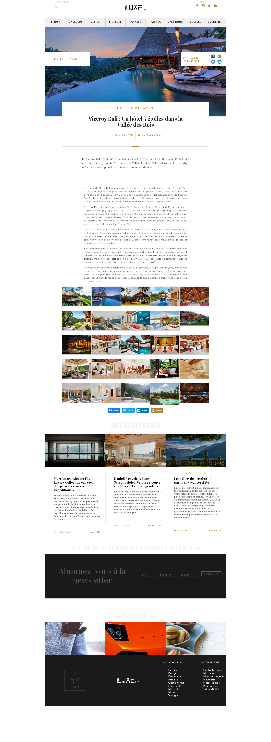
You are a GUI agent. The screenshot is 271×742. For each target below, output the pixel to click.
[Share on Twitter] (213, 61)
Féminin (55, 22)
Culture (196, 22)
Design (95, 22)
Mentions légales (213, 676)
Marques (208, 673)
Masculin (75, 22)
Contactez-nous (212, 670)
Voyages (135, 22)
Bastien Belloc (154, 135)
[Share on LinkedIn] (219, 61)
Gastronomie (177, 22)
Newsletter (210, 679)
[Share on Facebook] (213, 56)
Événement (216, 22)
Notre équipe (211, 683)
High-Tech (156, 22)
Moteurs (115, 22)
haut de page (75, 683)
